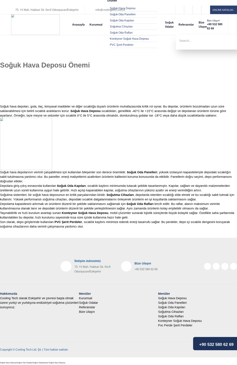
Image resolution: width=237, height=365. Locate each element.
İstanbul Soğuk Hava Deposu (53, 363)
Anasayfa (78, 24)
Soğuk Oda (37, 363)
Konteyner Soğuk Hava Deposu (129, 38)
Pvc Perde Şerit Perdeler (175, 325)
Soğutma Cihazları (121, 26)
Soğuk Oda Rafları (121, 32)
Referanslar (186, 24)
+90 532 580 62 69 (216, 344)
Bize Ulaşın (203, 24)
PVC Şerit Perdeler (121, 44)
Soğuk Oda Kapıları (122, 20)
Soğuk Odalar (169, 24)
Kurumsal (96, 24)
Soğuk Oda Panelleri (123, 14)
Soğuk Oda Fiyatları (25, 363)
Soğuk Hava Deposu (123, 8)
